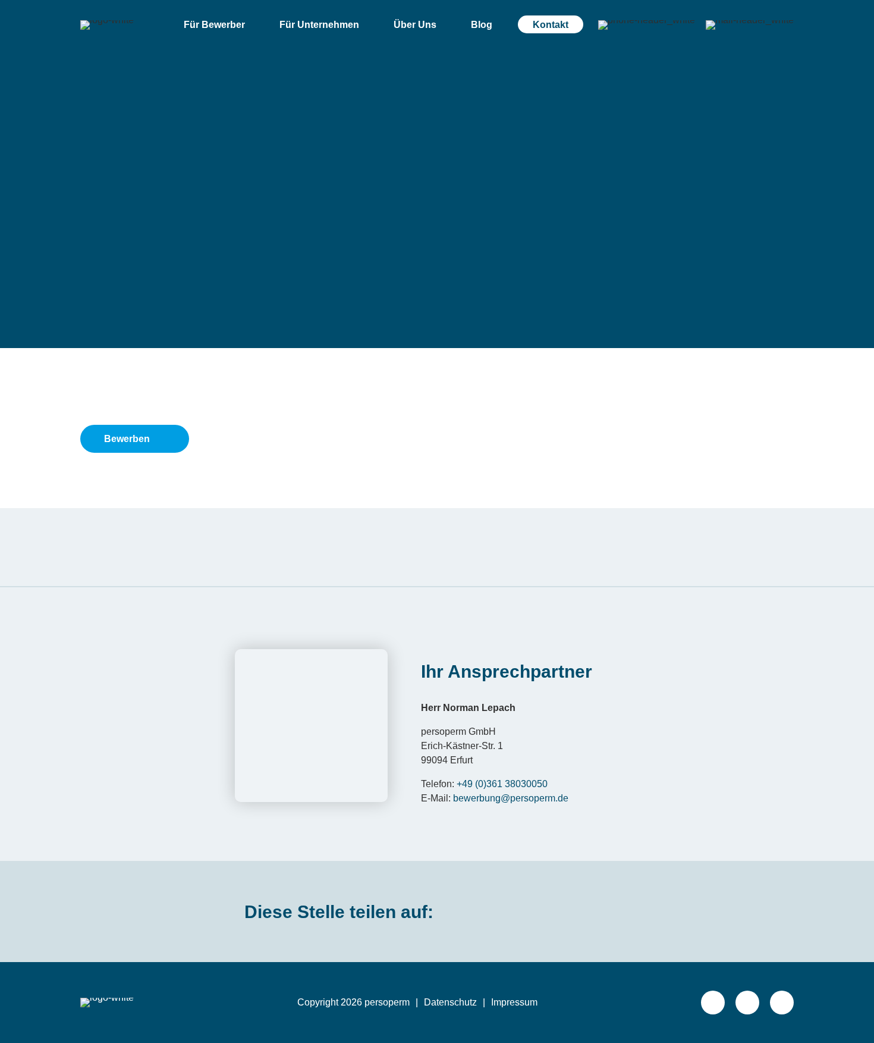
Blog (481, 25)
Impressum (514, 1002)
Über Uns (415, 25)
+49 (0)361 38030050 (502, 784)
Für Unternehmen (319, 25)
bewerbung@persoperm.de (510, 798)
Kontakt (550, 25)
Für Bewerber (214, 25)
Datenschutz (450, 1002)
